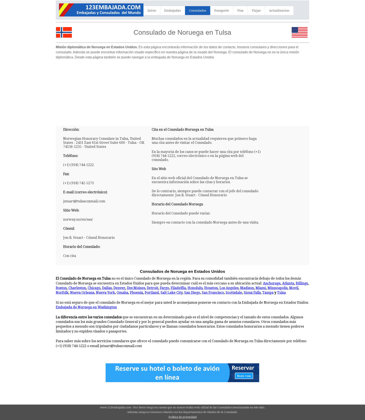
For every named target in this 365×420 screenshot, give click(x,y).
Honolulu (195, 288)
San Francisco (213, 293)
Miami (261, 288)
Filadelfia (178, 288)
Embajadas (172, 10)
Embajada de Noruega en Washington (86, 307)
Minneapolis (277, 288)
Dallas (107, 288)
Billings (302, 283)
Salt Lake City (171, 293)
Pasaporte (221, 10)
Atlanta (288, 283)
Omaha (122, 293)
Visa (240, 10)
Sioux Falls (252, 293)
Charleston (77, 288)
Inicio (152, 10)
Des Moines (136, 288)
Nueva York (105, 293)
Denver (119, 288)
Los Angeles (228, 288)
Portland (152, 293)
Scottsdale (234, 293)
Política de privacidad (183, 417)
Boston (61, 288)
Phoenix (136, 293)
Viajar (256, 10)
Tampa (268, 293)
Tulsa (281, 293)
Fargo (164, 288)
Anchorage (272, 283)
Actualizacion (279, 10)
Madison (247, 288)
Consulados (197, 10)
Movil (293, 288)
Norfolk (62, 293)
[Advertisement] (182, 91)
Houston (211, 288)
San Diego (192, 293)
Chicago (94, 288)
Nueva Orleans (82, 293)
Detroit (152, 288)
